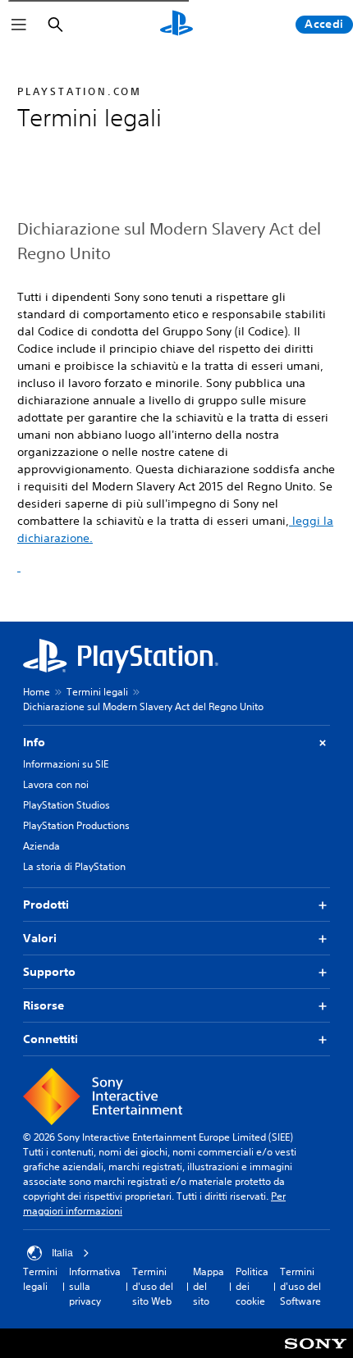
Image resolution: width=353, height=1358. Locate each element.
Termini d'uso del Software (300, 1286)
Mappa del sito (208, 1286)
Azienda (41, 846)
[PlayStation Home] (176, 24)
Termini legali (97, 692)
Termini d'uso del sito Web (152, 1286)
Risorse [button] (43, 1005)
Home (36, 692)
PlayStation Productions (76, 825)
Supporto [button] (49, 971)
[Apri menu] (19, 24)
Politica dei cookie (252, 1286)
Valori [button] (40, 938)
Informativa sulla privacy (95, 1286)
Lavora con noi (56, 784)
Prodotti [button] (46, 904)
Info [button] (34, 742)
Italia (62, 1253)
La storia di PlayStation (74, 866)
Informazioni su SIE (65, 764)
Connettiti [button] (50, 1039)
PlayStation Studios (66, 805)
